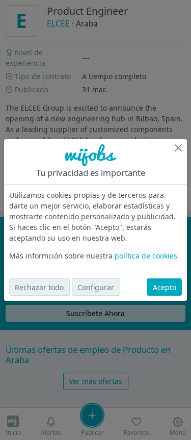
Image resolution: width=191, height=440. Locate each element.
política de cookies (146, 256)
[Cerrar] (178, 148)
